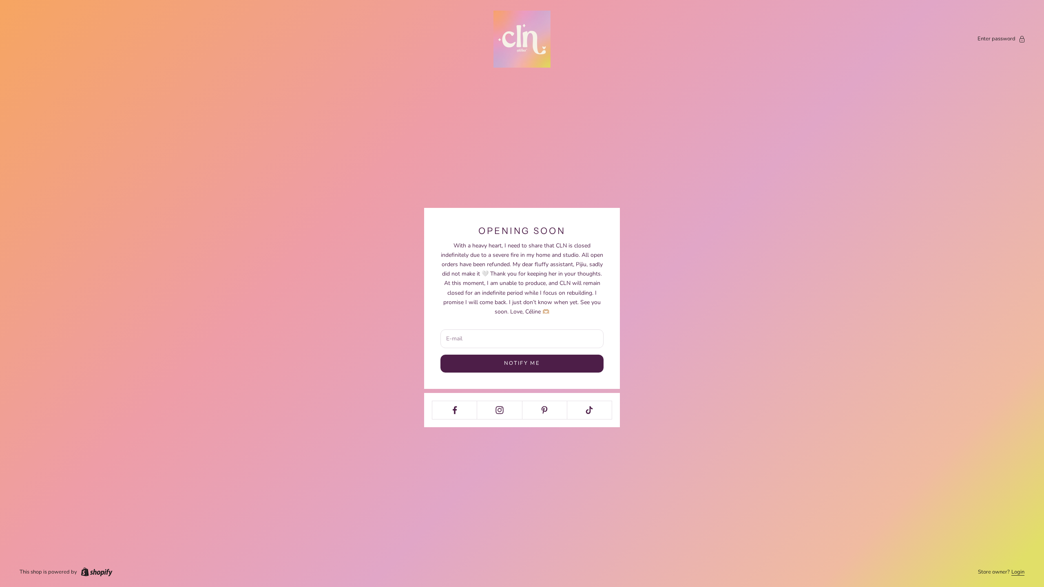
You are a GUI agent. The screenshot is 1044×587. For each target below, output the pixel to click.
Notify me (522, 363)
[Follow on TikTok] (589, 410)
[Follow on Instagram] (499, 410)
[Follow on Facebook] (454, 410)
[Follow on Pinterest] (544, 410)
